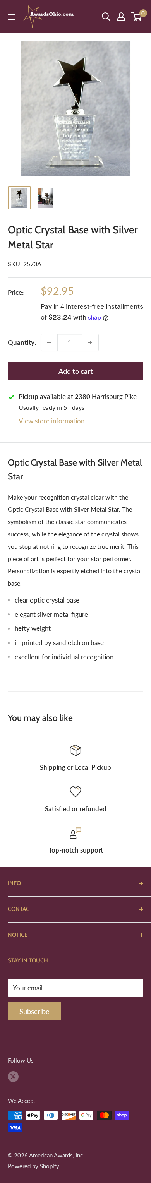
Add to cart (75, 371)
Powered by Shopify (33, 1165)
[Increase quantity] (90, 342)
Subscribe (34, 1011)
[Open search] (106, 16)
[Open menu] (11, 17)
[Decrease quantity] (49, 342)
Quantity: (22, 342)
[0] (137, 16)
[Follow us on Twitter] (13, 1076)
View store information (51, 421)
